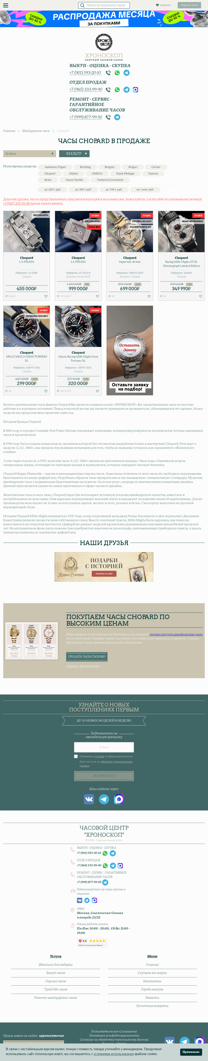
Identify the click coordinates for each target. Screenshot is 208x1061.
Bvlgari (133, 167)
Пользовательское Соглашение (114, 1031)
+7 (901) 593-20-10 (85, 73)
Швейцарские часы (36, 130)
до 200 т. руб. (52, 189)
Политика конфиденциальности (114, 1035)
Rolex (48, 180)
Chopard (49, 173)
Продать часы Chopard (86, 656)
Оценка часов (56, 981)
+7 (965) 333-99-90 (85, 89)
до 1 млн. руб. (145, 189)
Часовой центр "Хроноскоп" (104, 833)
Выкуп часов (55, 973)
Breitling (85, 167)
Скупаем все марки (152, 973)
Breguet (110, 167)
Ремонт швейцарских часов (55, 997)
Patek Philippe (125, 173)
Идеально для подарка (56, 964)
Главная (9, 130)
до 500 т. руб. (114, 189)
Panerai (153, 173)
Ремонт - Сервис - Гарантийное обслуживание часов (97, 104)
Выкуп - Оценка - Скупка (100, 66)
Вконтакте (89, 799)
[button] (46, 296)
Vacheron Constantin (110, 180)
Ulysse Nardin (74, 180)
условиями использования (114, 1054)
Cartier (156, 167)
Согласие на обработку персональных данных (114, 1039)
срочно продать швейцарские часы (176, 634)
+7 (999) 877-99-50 (85, 117)
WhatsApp (117, 73)
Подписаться (104, 776)
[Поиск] (82, 5)
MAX (135, 89)
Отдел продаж (88, 83)
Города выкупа (152, 989)
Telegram (127, 73)
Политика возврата (152, 1006)
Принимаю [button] (191, 1052)
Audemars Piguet (55, 167)
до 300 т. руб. (83, 189)
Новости (152, 997)
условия (99, 756)
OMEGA (97, 173)
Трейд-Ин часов (55, 989)
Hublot (73, 173)
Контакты (152, 981)
